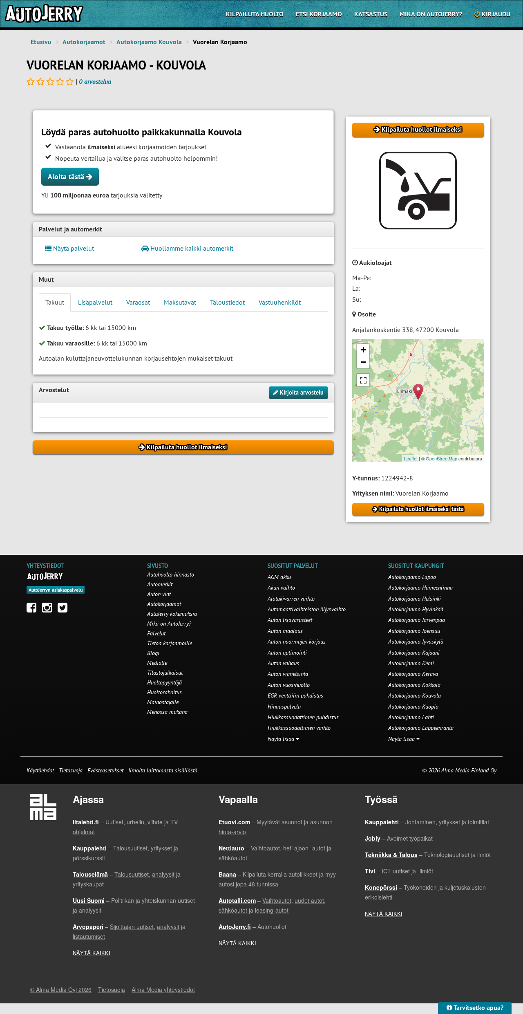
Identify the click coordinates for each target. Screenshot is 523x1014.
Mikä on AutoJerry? (431, 14)
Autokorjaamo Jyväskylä (415, 641)
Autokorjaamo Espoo (412, 577)
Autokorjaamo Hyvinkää (415, 609)
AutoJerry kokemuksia (172, 613)
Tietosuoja (71, 770)
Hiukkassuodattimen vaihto (299, 727)
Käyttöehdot (41, 770)
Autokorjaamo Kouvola (149, 42)
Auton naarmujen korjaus (297, 641)
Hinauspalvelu (284, 706)
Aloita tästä (67, 176)
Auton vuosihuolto (289, 685)
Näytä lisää (282, 739)
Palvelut (156, 633)
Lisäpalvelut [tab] (95, 302)
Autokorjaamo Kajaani (414, 652)
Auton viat (159, 594)
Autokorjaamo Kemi (411, 663)
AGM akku (279, 577)
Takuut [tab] (54, 302)
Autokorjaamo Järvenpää (416, 620)
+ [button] (363, 350)
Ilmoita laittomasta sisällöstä (162, 770)
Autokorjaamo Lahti (411, 717)
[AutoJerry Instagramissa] (49, 609)
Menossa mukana (167, 712)
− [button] (363, 362)
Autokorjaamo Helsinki (414, 598)
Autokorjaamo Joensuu (414, 631)
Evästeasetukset (105, 770)
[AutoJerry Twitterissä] (65, 609)
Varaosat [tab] (138, 302)
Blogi (153, 653)
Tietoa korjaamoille (169, 643)
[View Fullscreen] (363, 380)
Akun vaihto (281, 587)
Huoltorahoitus (164, 692)
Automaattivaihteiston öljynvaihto (307, 609)
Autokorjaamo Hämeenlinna (420, 587)
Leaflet (411, 458)
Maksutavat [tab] (180, 302)
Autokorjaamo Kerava (413, 673)
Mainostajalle (163, 702)
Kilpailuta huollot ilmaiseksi (421, 129)
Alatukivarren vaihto (291, 598)
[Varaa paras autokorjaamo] (45, 576)
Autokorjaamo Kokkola (414, 685)
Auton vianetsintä (288, 673)
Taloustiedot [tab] (227, 302)
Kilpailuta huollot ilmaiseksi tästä (421, 509)
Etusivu (41, 42)
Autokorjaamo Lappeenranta (421, 727)
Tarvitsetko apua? (477, 1007)
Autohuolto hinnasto (170, 574)
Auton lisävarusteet (290, 620)
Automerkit (159, 584)
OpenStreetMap (441, 458)
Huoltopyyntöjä (164, 682)
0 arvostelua (95, 81)
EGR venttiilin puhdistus (295, 695)
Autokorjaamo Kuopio (413, 706)
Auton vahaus (283, 663)
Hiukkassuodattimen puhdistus (303, 717)
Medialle (157, 662)
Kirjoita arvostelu (301, 392)
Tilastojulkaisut (165, 672)
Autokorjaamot (84, 42)
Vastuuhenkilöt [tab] (280, 302)
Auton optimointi (287, 652)
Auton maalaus (285, 631)
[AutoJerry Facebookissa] (33, 609)
